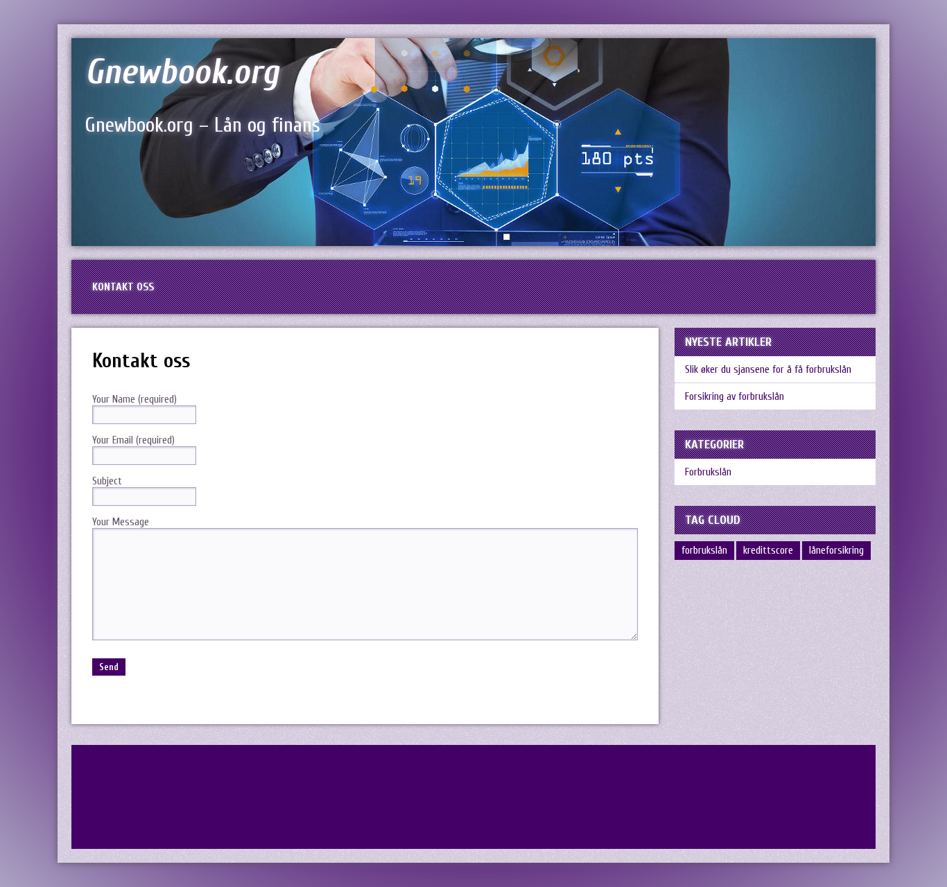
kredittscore (768, 550)
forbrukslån (704, 550)
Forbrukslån (708, 472)
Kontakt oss (123, 287)
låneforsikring (836, 550)
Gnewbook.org (182, 72)
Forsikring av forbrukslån (734, 397)
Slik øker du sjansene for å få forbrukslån (768, 370)
